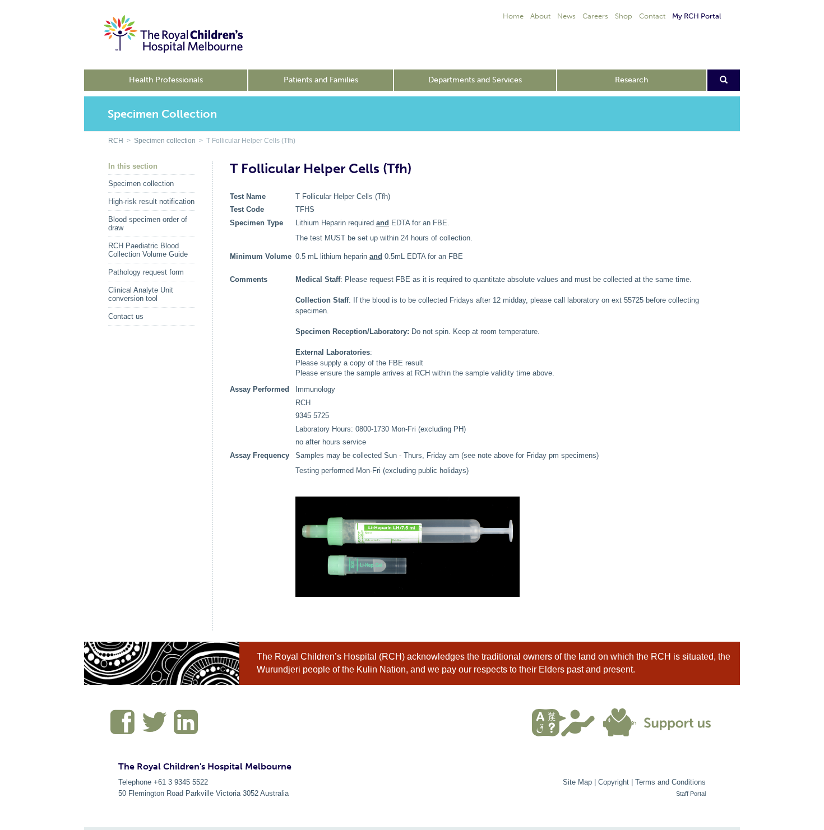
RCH (115, 141)
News (566, 16)
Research (631, 80)
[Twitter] (154, 726)
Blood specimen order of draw (147, 223)
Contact (652, 16)
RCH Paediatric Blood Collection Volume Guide (148, 250)
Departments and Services (475, 80)
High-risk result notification (151, 201)
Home (513, 16)
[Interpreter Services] (567, 721)
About (540, 16)
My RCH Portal (696, 16)
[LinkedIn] (184, 726)
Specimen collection (165, 141)
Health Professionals (166, 80)
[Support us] (659, 721)
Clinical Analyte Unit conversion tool (140, 294)
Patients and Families (321, 80)
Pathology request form (146, 272)
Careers (595, 16)
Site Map (577, 782)
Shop (623, 16)
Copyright (613, 782)
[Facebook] (123, 726)
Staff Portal (691, 793)
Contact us (125, 316)
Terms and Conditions (670, 782)
